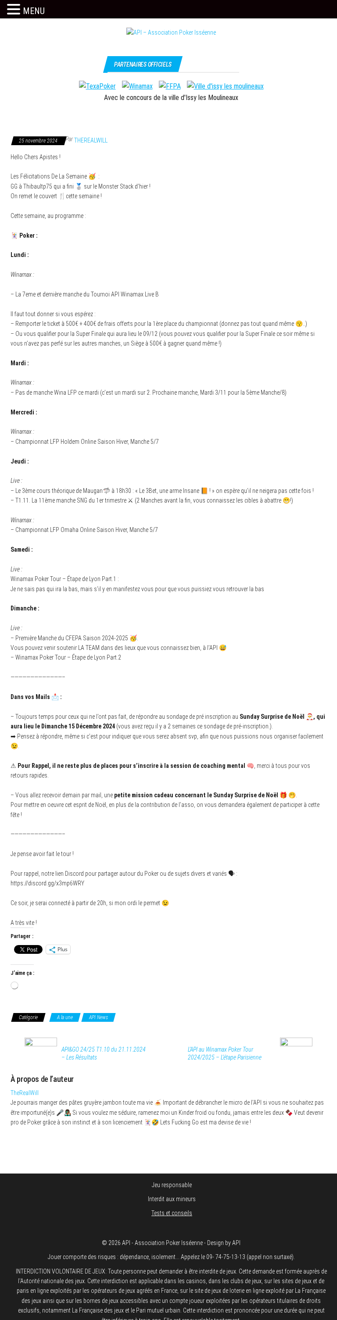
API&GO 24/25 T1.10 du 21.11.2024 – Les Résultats (103, 1053)
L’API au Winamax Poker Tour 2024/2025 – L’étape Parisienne (225, 1053)
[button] (15, 9)
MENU (34, 11)
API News (98, 1017)
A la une (65, 1017)
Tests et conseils (171, 1213)
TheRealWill (91, 140)
